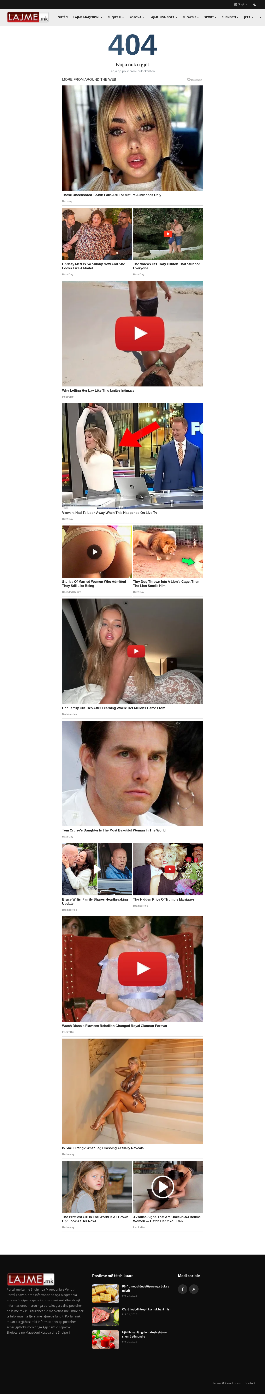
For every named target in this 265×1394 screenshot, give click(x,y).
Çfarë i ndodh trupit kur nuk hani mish (146, 1309)
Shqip (241, 4)
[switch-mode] (254, 4)
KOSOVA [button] (135, 17)
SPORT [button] (209, 17)
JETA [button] (247, 17)
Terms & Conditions (226, 1383)
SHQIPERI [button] (114, 17)
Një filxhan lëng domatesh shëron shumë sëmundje (144, 1334)
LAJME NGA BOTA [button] (162, 17)
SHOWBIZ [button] (189, 17)
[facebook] (182, 1289)
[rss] (194, 1289)
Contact (250, 1383)
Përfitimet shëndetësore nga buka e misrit (146, 1288)
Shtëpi (63, 17)
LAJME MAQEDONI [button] (86, 17)
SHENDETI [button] (229, 17)
